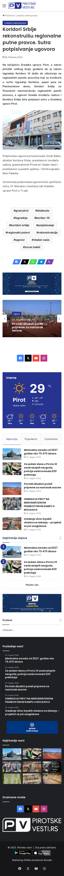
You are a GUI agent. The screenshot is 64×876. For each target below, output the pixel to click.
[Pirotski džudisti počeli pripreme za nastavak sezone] (12, 488)
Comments (51, 439)
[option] (32, 318)
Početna (9, 15)
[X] (23, 261)
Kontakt (48, 860)
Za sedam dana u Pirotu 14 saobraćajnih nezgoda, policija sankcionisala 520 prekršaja (40, 469)
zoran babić (32, 247)
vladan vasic (41, 239)
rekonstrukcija (48, 232)
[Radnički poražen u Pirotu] (12, 778)
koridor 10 (43, 218)
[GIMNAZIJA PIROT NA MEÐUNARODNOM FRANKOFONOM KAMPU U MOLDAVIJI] (12, 503)
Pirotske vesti (24, 847)
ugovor (20, 239)
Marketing (18, 860)
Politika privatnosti (34, 860)
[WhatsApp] (32, 261)
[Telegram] (40, 261)
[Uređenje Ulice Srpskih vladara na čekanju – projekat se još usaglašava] (12, 523)
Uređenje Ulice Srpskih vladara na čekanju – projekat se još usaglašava (42, 522)
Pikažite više (32, 584)
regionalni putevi (18, 232)
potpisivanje (46, 225)
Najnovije (12, 439)
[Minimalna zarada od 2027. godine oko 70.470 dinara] (12, 454)
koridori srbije (20, 225)
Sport (17, 314)
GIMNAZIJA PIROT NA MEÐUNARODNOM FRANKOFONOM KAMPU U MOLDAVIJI (39, 504)
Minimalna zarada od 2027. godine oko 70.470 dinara (41, 451)
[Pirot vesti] (22, 5)
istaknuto (43, 210)
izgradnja (21, 218)
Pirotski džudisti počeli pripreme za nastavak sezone (27, 327)
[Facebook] (15, 261)
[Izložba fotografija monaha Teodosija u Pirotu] (52, 767)
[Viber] (48, 261)
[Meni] (4, 7)
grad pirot (22, 210)
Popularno (31, 439)
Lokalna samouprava (26, 15)
